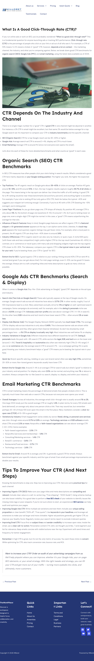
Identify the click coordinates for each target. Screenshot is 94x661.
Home (29, 613)
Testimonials (31, 14)
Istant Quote (64, 6)
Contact (43, 14)
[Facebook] (83, 630)
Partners (57, 626)
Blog (77, 6)
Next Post (86, 581)
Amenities (31, 619)
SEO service (78, 502)
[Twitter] (88, 630)
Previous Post (9, 581)
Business (57, 623)
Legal (56, 619)
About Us (31, 616)
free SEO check (53, 498)
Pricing (53, 6)
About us (29, 6)
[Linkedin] (89, 634)
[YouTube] (83, 634)
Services (40, 6)
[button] (45, 6)
